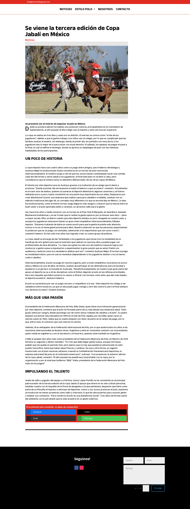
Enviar (158, 488)
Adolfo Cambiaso (145, 106)
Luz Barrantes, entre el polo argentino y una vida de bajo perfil (150, 35)
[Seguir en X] (87, 468)
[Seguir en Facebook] (76, 468)
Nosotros (105, 9)
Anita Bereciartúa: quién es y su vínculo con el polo (150, 202)
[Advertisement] (46, 479)
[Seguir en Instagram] (81, 468)
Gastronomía (144, 108)
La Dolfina (155, 108)
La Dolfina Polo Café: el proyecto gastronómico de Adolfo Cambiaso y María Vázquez (149, 92)
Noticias (66, 9)
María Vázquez (145, 110)
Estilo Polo (83, 9)
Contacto (123, 9)
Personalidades (153, 48)
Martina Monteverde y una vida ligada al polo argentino (149, 149)
